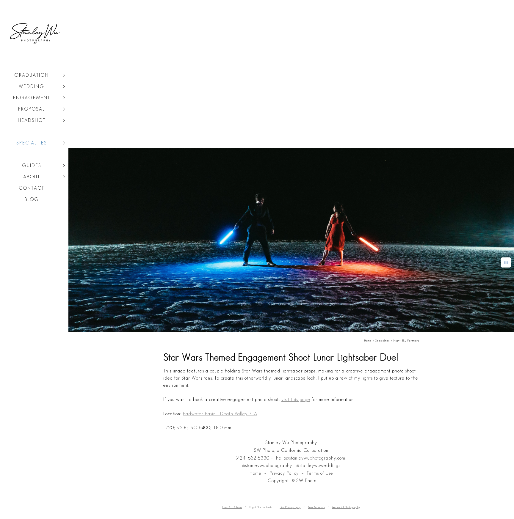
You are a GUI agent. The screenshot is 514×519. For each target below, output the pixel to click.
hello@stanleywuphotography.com (310, 457)
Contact (31, 188)
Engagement (31, 97)
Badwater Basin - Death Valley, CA (220, 413)
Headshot (32, 120)
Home (255, 473)
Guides (31, 165)
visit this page (295, 399)
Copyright (278, 480)
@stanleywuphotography (267, 465)
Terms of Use (320, 473)
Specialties (31, 142)
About (31, 176)
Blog (31, 199)
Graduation (31, 75)
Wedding (31, 86)
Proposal (31, 108)
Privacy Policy (284, 473)
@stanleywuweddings (318, 465)
